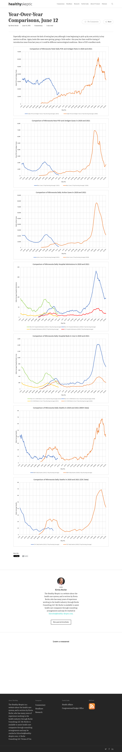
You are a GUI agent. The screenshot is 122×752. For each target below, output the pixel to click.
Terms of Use (26, 739)
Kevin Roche (14, 25)
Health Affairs (67, 705)
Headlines (39, 709)
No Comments (92, 22)
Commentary (38, 25)
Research (38, 712)
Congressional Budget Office (73, 708)
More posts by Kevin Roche (61, 622)
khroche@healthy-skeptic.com (61, 614)
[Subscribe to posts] (92, 710)
